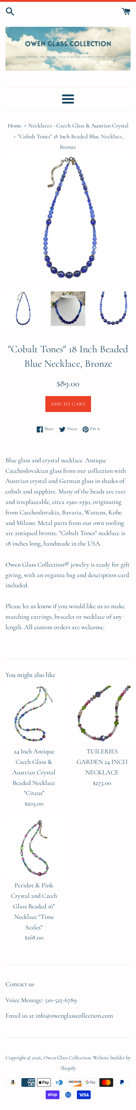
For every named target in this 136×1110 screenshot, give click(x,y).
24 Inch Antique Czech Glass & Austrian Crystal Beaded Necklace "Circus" (33, 772)
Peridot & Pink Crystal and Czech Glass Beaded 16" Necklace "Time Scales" (34, 906)
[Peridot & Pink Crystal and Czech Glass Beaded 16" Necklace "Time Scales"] (34, 848)
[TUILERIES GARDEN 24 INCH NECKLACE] (102, 714)
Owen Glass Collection (67, 1058)
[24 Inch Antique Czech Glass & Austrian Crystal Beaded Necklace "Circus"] (34, 714)
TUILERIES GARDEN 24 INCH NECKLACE (102, 761)
